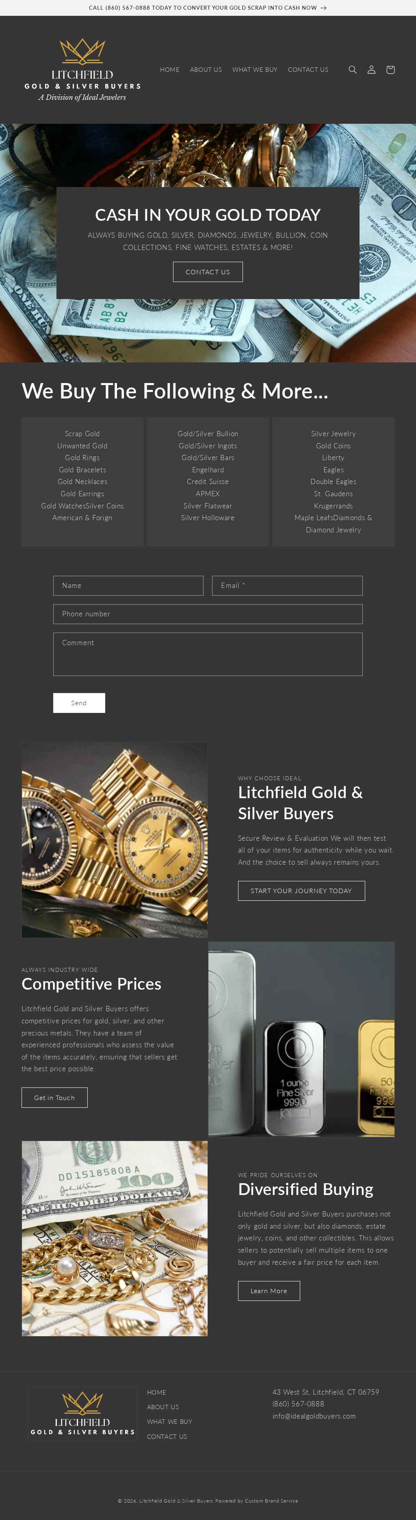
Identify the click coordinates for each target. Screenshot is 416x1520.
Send (79, 702)
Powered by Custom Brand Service (256, 1500)
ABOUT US (163, 1406)
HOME (157, 1392)
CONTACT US (208, 272)
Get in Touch (54, 1097)
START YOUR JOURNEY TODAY (301, 890)
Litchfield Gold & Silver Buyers (176, 1500)
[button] (353, 69)
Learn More (269, 1290)
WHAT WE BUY (170, 1421)
